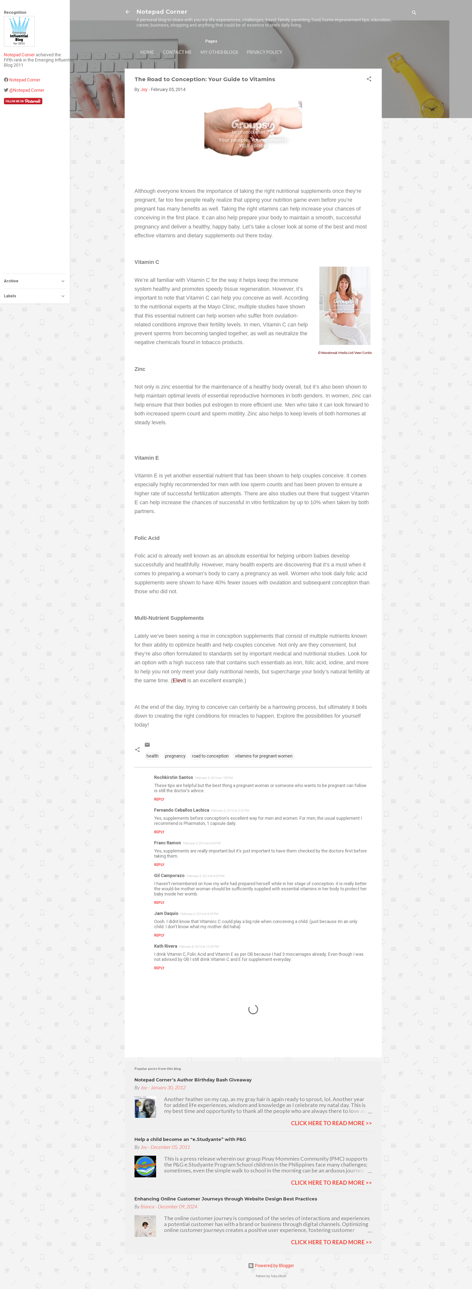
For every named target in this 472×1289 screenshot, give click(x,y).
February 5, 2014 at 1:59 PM (214, 778)
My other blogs (219, 52)
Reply (159, 799)
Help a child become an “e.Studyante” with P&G (190, 1139)
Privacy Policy (264, 52)
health (153, 755)
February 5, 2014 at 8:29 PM (205, 876)
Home (147, 52)
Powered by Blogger (274, 1265)
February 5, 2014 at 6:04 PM (202, 843)
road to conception (210, 755)
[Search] (414, 13)
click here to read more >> (331, 1123)
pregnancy (175, 755)
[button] (369, 79)
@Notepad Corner (26, 90)
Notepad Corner (161, 11)
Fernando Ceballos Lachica (181, 810)
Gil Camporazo (169, 875)
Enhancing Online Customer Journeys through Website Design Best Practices (225, 1199)
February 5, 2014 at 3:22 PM (230, 810)
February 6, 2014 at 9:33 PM (199, 914)
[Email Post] (147, 746)
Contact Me (177, 52)
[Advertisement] (401, 142)
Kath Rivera (165, 946)
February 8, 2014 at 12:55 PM (199, 946)
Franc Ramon (167, 842)
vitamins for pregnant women (264, 755)
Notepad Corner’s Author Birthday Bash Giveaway (193, 1080)
